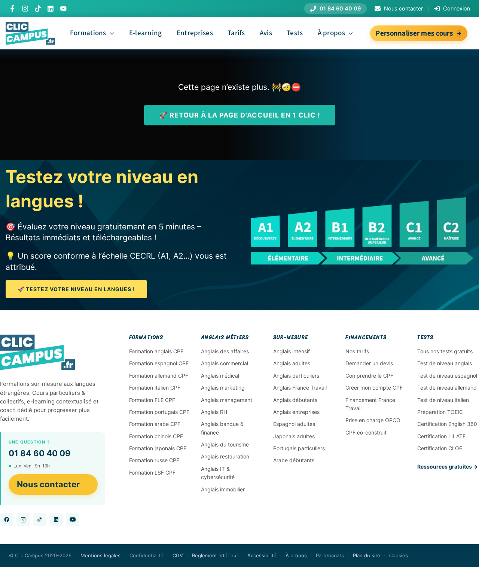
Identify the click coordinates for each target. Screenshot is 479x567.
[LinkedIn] (50, 8)
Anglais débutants (295, 400)
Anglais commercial (224, 363)
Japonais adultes (294, 436)
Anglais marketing (223, 387)
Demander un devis (369, 363)
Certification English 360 (447, 424)
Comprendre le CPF (369, 375)
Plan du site (366, 555)
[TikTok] (37, 8)
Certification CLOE (439, 448)
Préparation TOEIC (440, 412)
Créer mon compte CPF (374, 387)
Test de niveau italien (443, 400)
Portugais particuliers (299, 448)
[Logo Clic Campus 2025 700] (30, 25)
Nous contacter (48, 484)
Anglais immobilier (223, 489)
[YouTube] (63, 8)
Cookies (398, 555)
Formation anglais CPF (156, 351)
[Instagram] (25, 8)
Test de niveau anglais (444, 363)
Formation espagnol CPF (159, 363)
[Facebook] (12, 8)
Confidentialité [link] (146, 555)
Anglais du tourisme (225, 444)
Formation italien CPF (154, 387)
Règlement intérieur (215, 555)
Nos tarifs (357, 351)
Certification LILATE (441, 436)
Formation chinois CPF (156, 436)
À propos (296, 555)
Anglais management (226, 400)
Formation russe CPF (154, 460)
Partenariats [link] (330, 555)
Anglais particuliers (296, 375)
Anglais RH (214, 412)
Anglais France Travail (300, 387)
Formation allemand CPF (158, 375)
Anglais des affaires (225, 351)
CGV (178, 555)
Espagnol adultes (294, 424)
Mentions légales (100, 555)
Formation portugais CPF (159, 412)
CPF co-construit (366, 432)
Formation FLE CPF (152, 400)
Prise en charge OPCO (372, 420)
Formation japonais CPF (157, 448)
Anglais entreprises (296, 412)
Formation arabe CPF (154, 424)
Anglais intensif (291, 351)
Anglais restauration (225, 456)
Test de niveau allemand (447, 387)
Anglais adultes (291, 363)
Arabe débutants (293, 460)
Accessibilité (262, 555)
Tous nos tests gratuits (445, 351)
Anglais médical (220, 375)
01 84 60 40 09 (40, 453)
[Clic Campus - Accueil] (37, 352)
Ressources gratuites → (447, 466)
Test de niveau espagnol (447, 375)
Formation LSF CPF (152, 472)
